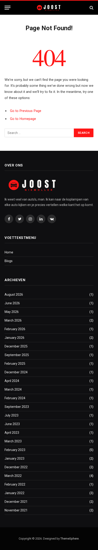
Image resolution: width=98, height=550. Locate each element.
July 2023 (11, 415)
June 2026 (12, 303)
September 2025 (17, 355)
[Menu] (7, 7)
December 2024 (16, 372)
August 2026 (14, 294)
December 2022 (16, 467)
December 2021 (16, 501)
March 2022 (13, 476)
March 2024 (13, 389)
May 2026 (12, 312)
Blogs (9, 261)
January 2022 (14, 493)
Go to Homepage (23, 119)
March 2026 (13, 320)
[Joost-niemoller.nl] (49, 8)
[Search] (91, 7)
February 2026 (15, 329)
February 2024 (15, 398)
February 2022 (15, 484)
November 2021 (16, 510)
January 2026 (14, 337)
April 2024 (12, 381)
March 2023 (13, 441)
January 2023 (14, 458)
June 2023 (12, 424)
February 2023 (15, 450)
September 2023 (17, 407)
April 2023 (12, 432)
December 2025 (16, 346)
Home (9, 252)
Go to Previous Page (25, 111)
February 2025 (15, 363)
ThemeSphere (69, 538)
